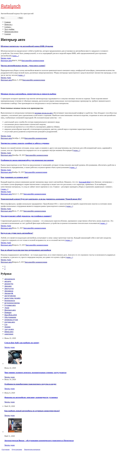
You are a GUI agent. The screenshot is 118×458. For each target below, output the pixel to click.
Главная (7, 22)
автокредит (8, 284)
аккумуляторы (10, 296)
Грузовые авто (10, 305)
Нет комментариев (36, 60)
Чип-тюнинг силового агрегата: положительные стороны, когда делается (35, 372)
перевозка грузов (11, 319)
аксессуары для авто (12, 298)
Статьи (7, 27)
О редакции (5, 449)
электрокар (8, 334)
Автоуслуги (9, 288)
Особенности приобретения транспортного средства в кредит (30, 384)
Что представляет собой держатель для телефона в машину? (26, 216)
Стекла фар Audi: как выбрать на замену (21, 343)
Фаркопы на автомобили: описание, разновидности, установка (31, 397)
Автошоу (7, 293)
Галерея (7, 34)
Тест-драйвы (9, 29)
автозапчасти (9, 279)
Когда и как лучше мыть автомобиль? (17, 233)
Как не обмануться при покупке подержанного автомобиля (26, 250)
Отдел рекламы (17, 449)
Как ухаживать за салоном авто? (14, 177)
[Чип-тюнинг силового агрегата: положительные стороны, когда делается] (15, 364)
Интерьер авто (6, 60)
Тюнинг (7, 327)
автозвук (7, 281)
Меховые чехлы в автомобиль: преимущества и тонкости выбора (28, 94)
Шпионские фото (11, 32)
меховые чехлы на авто (44, 113)
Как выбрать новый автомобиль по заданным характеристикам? (32, 411)
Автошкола (8, 291)
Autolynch (11, 6)
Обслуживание (10, 317)
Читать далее (6, 58)
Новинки (7, 312)
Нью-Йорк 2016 (10, 315)
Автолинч (25, 60)
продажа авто (9, 322)
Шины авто (8, 331)
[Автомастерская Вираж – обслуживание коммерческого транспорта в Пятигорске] (15, 432)
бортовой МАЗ (85, 182)
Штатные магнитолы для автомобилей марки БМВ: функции (27, 46)
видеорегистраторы (12, 303)
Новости (8, 24)
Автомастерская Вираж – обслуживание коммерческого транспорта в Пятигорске (39, 440)
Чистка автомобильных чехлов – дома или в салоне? (23, 66)
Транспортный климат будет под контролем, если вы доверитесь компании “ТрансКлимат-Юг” (41, 199)
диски (6, 308)
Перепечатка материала (32, 449)
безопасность (9, 300)
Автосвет (8, 286)
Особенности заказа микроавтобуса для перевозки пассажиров (27, 160)
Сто (5, 324)
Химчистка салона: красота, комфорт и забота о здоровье (25, 143)
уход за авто (9, 329)
